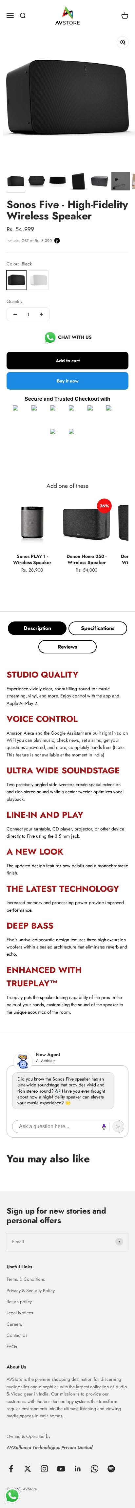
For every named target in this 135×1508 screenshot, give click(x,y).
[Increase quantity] (41, 314)
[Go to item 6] (120, 182)
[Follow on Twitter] (27, 1468)
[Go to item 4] (78, 182)
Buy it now (68, 381)
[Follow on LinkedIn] (77, 1468)
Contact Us (17, 1335)
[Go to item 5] (99, 182)
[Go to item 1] (16, 182)
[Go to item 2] (37, 182)
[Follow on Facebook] (11, 1468)
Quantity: (15, 301)
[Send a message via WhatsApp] (12, 1496)
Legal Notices (20, 1312)
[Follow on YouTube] (61, 1468)
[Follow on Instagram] (44, 1468)
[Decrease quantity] (15, 314)
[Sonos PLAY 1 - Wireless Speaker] (32, 525)
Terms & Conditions (26, 1279)
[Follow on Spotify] (111, 1468)
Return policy (19, 1301)
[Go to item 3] (57, 182)
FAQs (12, 1346)
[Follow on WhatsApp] (94, 1468)
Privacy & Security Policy (31, 1290)
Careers (14, 1324)
